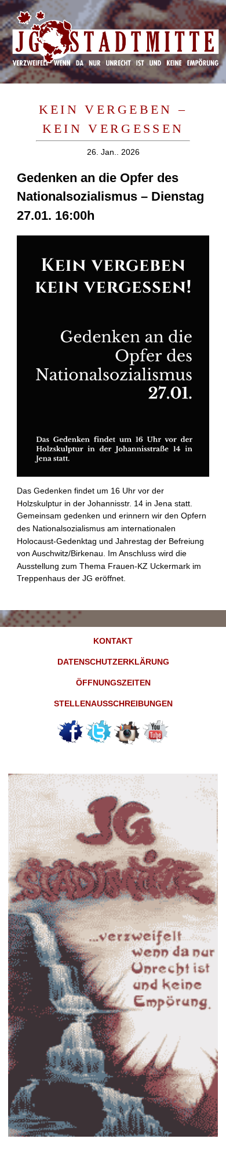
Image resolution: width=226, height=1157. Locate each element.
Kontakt (113, 640)
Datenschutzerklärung (113, 661)
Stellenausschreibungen (113, 703)
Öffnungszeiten (113, 682)
